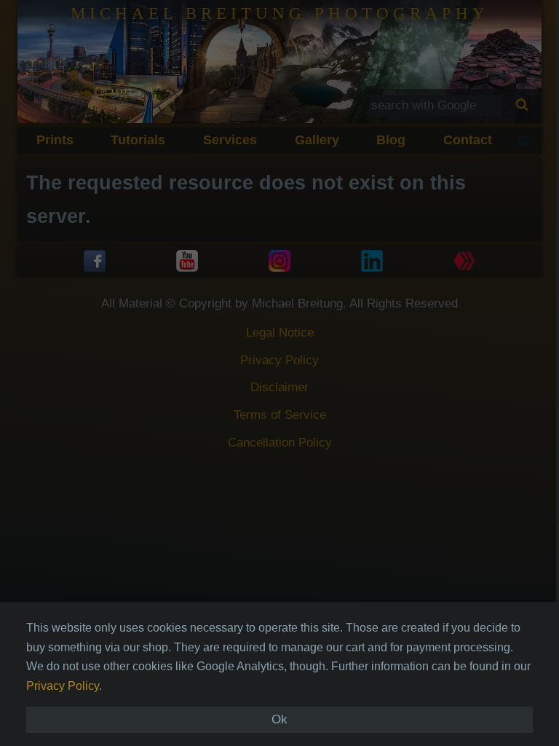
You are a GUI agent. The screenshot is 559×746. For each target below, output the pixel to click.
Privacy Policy (62, 686)
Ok (279, 719)
